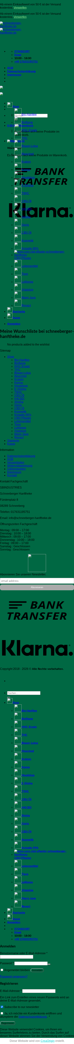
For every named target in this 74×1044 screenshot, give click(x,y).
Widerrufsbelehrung (19, 465)
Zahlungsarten (16, 468)
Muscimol (28, 153)
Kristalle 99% (30, 248)
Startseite (19, 311)
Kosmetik (27, 240)
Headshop (28, 177)
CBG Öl (26, 201)
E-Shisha (27, 185)
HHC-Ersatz (29, 130)
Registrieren (7, 1023)
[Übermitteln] (8, 697)
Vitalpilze (27, 289)
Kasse (16, 317)
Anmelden (37, 970)
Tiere (25, 273)
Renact (26, 305)
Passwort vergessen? (13, 976)
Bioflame (27, 122)
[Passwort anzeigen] (49, 964)
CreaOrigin (48, 1040)
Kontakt (12, 475)
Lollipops (27, 281)
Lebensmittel (30, 266)
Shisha (26, 216)
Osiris (25, 224)
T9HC (25, 193)
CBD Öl (26, 232)
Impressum (14, 74)
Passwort (7, 963)
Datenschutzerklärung (21, 71)
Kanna (26, 169)
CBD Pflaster (22, 417)
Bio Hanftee (29, 114)
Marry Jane (29, 297)
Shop (16, 106)
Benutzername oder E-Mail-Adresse (23, 953)
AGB (10, 67)
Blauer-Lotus (30, 145)
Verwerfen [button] (20, 7)
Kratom (26, 161)
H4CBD (27, 209)
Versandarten (15, 462)
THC (25, 138)
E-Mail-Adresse (11, 990)
